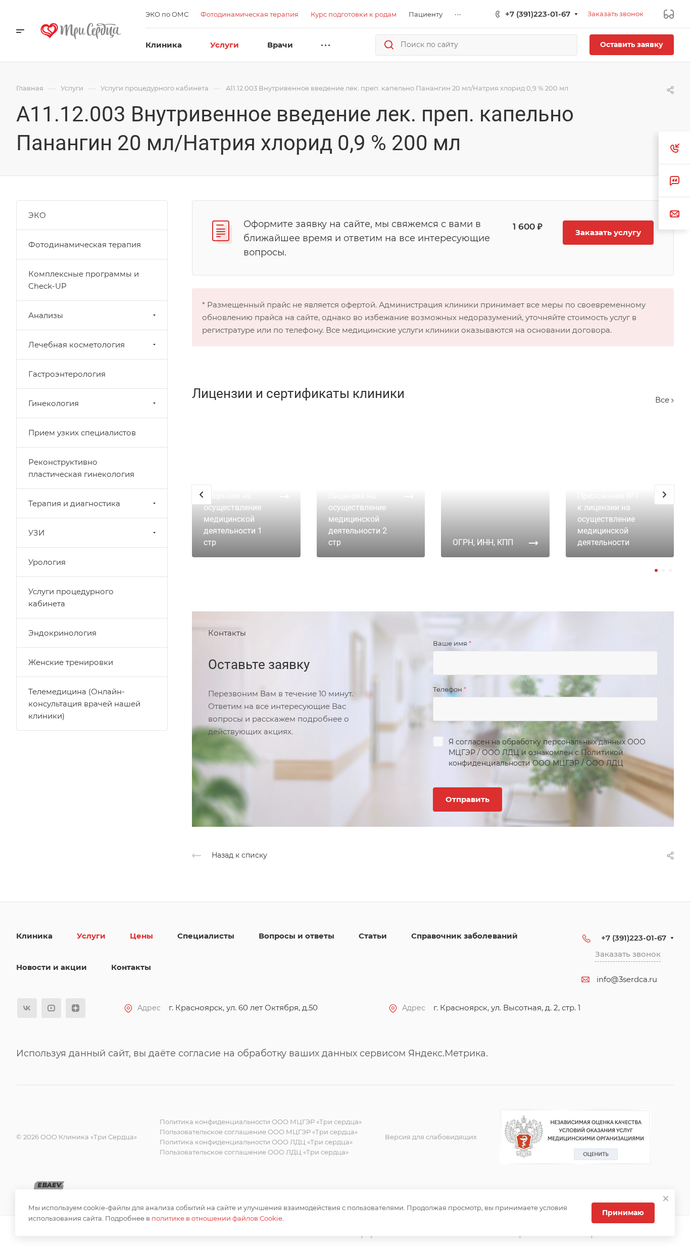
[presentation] (201, 504)
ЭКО (37, 215)
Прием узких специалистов (82, 432)
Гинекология (53, 403)
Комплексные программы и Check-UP (83, 280)
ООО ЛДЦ (500, 752)
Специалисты (205, 936)
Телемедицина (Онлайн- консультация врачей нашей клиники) (84, 704)
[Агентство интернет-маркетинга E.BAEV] (49, 1186)
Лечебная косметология (76, 344)
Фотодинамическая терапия (84, 244)
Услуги (91, 936)
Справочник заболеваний (464, 936)
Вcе (663, 400)
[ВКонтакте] (27, 1008)
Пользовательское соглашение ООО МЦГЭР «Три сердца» (259, 1132)
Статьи (373, 936)
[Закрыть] (666, 1198)
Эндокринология (62, 633)
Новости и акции (51, 967)
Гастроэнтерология (67, 374)
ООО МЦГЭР (555, 763)
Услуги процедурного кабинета (71, 597)
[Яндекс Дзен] (75, 1008)
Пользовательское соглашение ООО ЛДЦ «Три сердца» (254, 1152)
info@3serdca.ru (627, 979)
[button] (656, 570)
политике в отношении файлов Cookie (217, 1218)
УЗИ (36, 533)
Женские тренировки (70, 662)
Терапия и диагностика (74, 503)
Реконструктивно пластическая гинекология (81, 468)
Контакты (131, 967)
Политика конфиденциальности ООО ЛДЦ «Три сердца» (256, 1142)
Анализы (45, 315)
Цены (141, 936)
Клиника (34, 936)
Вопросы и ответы (296, 936)
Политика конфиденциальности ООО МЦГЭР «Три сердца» (261, 1122)
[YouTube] (51, 1008)
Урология (47, 562)
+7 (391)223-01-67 (537, 14)
